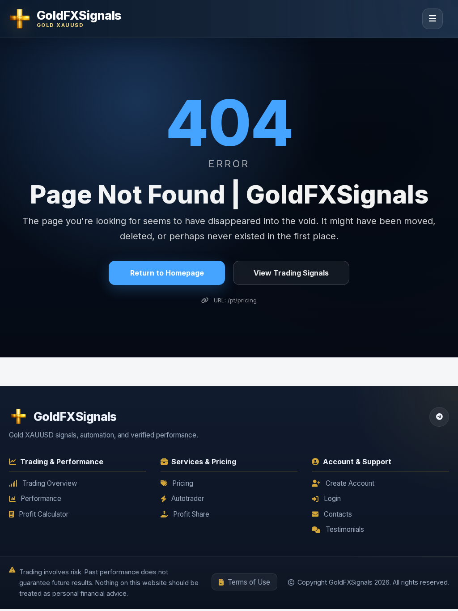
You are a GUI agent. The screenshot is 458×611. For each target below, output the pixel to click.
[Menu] (432, 18)
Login (332, 498)
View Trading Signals (291, 272)
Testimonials (345, 529)
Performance (41, 498)
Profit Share (191, 514)
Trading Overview (49, 483)
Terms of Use (249, 582)
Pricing (182, 483)
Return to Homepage (167, 272)
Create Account (350, 483)
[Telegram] (439, 417)
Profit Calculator (43, 514)
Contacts (338, 514)
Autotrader (187, 498)
